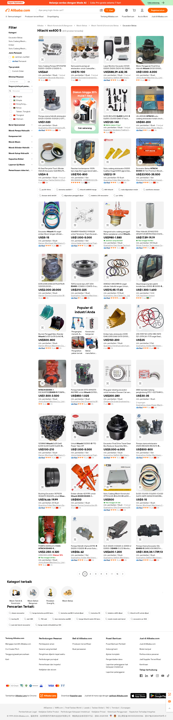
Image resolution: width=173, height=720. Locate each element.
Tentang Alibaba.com (14, 638)
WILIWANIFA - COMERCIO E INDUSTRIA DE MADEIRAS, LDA (85, 180)
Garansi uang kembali (48, 649)
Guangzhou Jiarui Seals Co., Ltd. (117, 295)
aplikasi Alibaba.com (118, 696)
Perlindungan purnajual (48, 659)
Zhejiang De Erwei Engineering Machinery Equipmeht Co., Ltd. (85, 78)
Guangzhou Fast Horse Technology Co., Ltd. (117, 245)
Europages (125, 708)
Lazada (86, 708)
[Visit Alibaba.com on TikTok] (168, 675)
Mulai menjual (145, 649)
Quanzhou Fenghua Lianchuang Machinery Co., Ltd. (117, 346)
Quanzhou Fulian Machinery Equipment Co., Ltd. (117, 180)
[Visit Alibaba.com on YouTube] (162, 675)
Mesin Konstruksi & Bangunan (59, 25)
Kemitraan (143, 664)
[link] (169, 694)
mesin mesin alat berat (117, 619)
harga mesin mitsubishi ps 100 (49, 625)
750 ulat (44, 619)
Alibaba (40, 25)
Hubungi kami (111, 649)
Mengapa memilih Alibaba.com (18, 644)
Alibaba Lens (21, 696)
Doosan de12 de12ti (49, 196)
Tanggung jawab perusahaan (17, 654)
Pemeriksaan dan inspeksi (50, 664)
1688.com (59, 708)
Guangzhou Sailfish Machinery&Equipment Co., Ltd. (117, 78)
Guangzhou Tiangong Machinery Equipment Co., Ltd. (85, 295)
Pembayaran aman (46, 644)
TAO (107, 708)
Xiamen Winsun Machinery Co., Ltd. (52, 346)
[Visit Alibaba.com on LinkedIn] (146, 675)
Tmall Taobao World (73, 708)
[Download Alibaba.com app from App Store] (138, 695)
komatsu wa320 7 (65, 190)
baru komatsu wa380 (63, 619)
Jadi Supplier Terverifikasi (150, 659)
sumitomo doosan (152, 190)
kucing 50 (15, 619)
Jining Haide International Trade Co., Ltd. (85, 243)
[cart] (135, 11)
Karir (7, 659)
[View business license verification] (111, 716)
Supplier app (76, 696)
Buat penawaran (79, 649)
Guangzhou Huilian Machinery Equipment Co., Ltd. (150, 346)
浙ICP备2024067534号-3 (155, 716)
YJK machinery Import (145, 295)
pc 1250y (119, 196)
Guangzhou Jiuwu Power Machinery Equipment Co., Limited (150, 128)
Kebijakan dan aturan (47, 670)
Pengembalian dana (114, 659)
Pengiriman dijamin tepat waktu (52, 654)
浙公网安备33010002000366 (130, 716)
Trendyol (115, 708)
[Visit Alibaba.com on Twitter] (152, 675)
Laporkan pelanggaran (115, 672)
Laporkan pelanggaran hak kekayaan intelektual (117, 665)
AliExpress (48, 708)
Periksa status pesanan (149, 654)
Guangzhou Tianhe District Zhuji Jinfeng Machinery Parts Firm (52, 180)
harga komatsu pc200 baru (42, 613)
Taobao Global (98, 708)
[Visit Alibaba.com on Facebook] (141, 675)
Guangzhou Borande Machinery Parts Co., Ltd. (52, 78)
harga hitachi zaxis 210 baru (89, 619)
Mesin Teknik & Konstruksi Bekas (105, 25)
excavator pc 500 (140, 619)
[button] (101, 10)
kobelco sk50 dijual (115, 613)
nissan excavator (17, 613)
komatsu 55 (95, 613)
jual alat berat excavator (20, 625)
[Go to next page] (122, 573)
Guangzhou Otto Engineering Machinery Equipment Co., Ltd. (52, 128)
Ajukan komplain (113, 654)
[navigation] (20, 300)
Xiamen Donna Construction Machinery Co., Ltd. (52, 295)
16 (117, 574)
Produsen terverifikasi (81, 644)
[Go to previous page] (79, 573)
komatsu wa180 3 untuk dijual (72, 613)
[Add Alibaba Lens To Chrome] (48, 695)
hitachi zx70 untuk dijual (139, 613)
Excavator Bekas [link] (130, 25)
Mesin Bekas (81, 25)
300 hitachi (108, 190)
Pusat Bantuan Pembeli (115, 644)
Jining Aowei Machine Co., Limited (150, 78)
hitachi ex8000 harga (88, 190)
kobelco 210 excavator (99, 196)
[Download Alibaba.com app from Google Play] (158, 695)
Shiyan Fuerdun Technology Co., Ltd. (150, 245)
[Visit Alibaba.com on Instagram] (157, 675)
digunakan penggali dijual (73, 196)
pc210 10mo (46, 190)
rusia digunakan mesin (129, 190)
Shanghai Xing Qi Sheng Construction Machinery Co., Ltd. (150, 180)
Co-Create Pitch (12, 649)
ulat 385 (30, 619)
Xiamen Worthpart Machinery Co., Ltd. (52, 243)
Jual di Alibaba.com (147, 644)
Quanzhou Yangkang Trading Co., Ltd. (117, 130)
